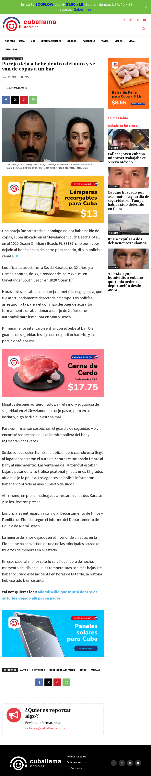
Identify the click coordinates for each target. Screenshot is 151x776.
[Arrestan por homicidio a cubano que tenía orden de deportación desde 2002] (128, 259)
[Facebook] (124, 20)
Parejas (95, 669)
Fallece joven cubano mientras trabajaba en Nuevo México (127, 158)
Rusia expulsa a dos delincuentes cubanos (127, 241)
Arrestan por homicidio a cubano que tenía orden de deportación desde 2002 (125, 282)
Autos (24, 669)
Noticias (113, 147)
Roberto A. (20, 88)
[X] (137, 20)
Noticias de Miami (12, 59)
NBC (15, 255)
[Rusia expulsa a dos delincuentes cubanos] (128, 224)
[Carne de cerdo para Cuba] (53, 373)
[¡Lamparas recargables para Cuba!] (53, 222)
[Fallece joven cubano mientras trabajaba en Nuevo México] (128, 139)
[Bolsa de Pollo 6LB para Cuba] (128, 108)
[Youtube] (144, 20)
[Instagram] (131, 20)
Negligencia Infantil (62, 669)
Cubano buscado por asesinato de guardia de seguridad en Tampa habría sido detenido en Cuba (128, 200)
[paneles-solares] (53, 656)
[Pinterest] (24, 100)
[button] (143, 29)
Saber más (82, 9)
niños (83, 669)
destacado (38, 669)
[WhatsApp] (33, 100)
